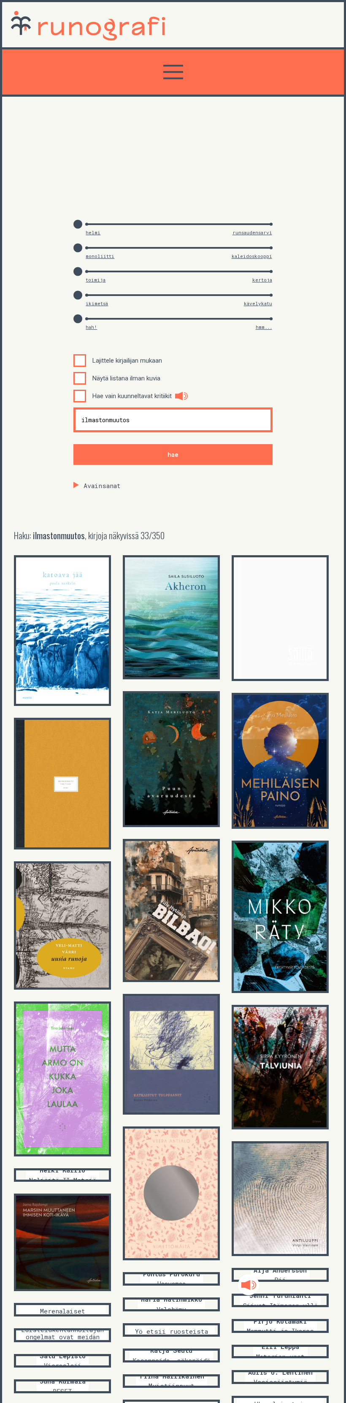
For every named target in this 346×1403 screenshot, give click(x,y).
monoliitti (100, 256)
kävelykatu (258, 303)
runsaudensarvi (252, 232)
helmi (93, 232)
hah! (91, 327)
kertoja (262, 280)
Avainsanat (102, 485)
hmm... (264, 327)
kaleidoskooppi (252, 256)
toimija (95, 280)
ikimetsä (97, 303)
